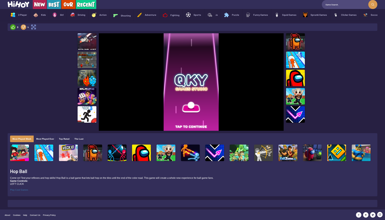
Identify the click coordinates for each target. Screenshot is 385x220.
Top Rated (64, 139)
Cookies (16, 215)
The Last (78, 139)
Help (25, 215)
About (7, 215)
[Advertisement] (35, 78)
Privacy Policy (49, 215)
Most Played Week (21, 139)
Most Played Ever (45, 139)
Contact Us (35, 215)
